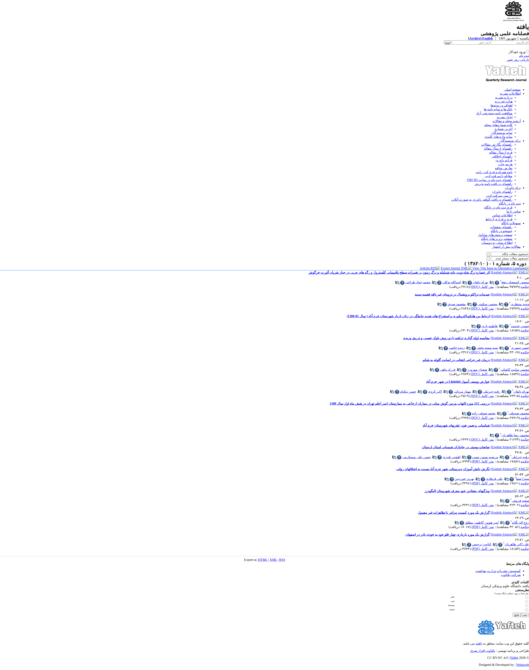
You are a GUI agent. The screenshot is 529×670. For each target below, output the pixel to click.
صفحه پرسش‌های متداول (495, 235)
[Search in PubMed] (492, 283)
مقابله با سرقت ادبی (498, 176)
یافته (479, 643)
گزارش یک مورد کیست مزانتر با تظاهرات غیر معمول (454, 512)
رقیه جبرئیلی (491, 391)
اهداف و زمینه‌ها (501, 105)
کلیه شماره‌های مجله (498, 125)
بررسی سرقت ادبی (499, 195)
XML (273, 560)
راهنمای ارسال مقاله (498, 148)
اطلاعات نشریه (510, 93)
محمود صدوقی (519, 413)
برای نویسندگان (510, 140)
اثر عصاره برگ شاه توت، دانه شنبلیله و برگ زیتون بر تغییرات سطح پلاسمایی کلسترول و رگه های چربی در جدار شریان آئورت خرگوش (399, 272)
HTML (262, 560)
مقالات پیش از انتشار (506, 246)
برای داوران (513, 188)
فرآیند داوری (504, 160)
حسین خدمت (520, 326)
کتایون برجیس (481, 544)
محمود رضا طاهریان (515, 435)
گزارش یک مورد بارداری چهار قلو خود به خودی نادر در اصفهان (447, 534)
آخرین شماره (503, 129)
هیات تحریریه (503, 101)
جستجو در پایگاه (501, 231)
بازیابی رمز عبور (518, 59)
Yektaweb (522, 664)
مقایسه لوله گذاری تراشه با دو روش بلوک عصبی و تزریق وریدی (446, 338)
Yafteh (514, 657)
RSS (282, 560)
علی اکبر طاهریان (517, 544)
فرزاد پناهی (447, 369)
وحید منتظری (520, 304)
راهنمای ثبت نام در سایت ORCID (489, 180)
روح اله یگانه (520, 522)
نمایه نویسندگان (501, 133)
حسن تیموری (520, 347)
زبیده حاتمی (457, 347)
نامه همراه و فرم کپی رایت (494, 172)
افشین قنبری (451, 457)
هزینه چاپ (505, 164)
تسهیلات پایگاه (511, 223)
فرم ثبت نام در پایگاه (498, 207)
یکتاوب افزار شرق (482, 650)
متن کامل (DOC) (482, 287)
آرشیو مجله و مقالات (506, 121)
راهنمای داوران (502, 191)
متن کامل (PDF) (483, 461)
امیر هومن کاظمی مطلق (482, 522)
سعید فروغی (520, 500)
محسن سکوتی (487, 304)
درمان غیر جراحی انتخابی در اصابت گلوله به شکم (456, 360)
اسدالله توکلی (451, 282)
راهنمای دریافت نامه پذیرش (493, 184)
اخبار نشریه (504, 117)
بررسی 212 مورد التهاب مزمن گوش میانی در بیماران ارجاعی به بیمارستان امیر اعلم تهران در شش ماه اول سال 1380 (410, 403)
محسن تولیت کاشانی (514, 369)
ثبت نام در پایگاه (510, 203)
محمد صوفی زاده (484, 413)
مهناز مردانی (462, 391)
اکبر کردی (435, 391)
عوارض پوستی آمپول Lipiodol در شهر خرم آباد (458, 381)
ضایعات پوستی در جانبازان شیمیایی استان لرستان (456, 447)
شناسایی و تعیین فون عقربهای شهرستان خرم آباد (456, 425)
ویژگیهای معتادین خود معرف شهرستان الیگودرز (457, 491)
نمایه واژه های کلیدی (498, 136)
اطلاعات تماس (502, 215)
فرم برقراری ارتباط (498, 219)
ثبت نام (524, 55)
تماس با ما (513, 211)
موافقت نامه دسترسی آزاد (494, 113)
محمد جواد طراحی (417, 282)
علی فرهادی (494, 478)
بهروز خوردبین (464, 478)
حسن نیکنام (408, 391)
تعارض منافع (503, 168)
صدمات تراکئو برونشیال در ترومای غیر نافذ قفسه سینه (452, 294)
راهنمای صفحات (501, 227)
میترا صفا (522, 478)
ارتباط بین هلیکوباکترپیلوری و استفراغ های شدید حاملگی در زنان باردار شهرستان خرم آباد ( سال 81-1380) (418, 316)
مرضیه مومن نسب (485, 457)
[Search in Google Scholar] (497, 283)
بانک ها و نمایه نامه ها (498, 109)
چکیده (525, 287)
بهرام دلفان (480, 282)
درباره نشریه (503, 97)
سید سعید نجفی (487, 347)
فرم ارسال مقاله (500, 152)
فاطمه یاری (489, 326)
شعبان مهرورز (477, 369)
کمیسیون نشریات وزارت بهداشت (498, 571)
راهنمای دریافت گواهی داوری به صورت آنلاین (481, 199)
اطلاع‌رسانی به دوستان (496, 242)
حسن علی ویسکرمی (416, 457)
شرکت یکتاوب (511, 575)
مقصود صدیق (456, 304)
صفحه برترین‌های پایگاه (496, 239)
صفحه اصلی (512, 89)
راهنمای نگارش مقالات (496, 144)
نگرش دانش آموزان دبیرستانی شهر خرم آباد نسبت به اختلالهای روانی (443, 469)
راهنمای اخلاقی (502, 156)
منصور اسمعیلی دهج (515, 282)
